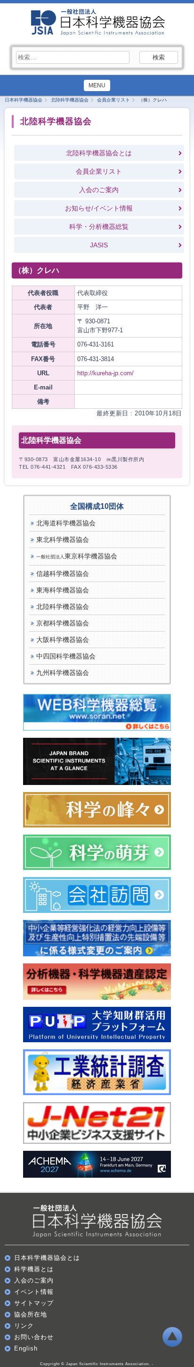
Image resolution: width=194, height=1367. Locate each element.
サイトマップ (34, 1303)
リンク (24, 1325)
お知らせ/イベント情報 (99, 208)
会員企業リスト (99, 171)
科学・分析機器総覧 (99, 226)
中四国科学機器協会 (66, 656)
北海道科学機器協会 (66, 523)
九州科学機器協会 (62, 672)
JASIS (99, 245)
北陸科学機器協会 (62, 606)
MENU (97, 85)
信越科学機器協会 (62, 573)
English (26, 1348)
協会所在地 (30, 1314)
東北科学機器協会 (62, 539)
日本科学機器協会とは (47, 1257)
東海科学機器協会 (62, 590)
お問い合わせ (34, 1337)
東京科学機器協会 (76, 556)
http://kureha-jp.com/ (105, 373)
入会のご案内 (99, 190)
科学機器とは (34, 1269)
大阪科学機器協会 (62, 639)
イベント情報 (34, 1291)
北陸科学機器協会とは (99, 153)
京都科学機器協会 (62, 623)
